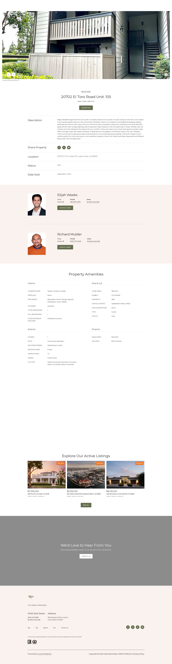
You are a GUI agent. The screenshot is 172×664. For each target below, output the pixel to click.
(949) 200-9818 (33, 617)
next (13, 74)
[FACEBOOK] (128, 627)
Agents (45, 628)
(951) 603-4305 (75, 202)
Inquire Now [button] (86, 108)
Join (54, 628)
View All (86, 505)
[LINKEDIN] (137, 627)
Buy (29, 628)
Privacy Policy (138, 654)
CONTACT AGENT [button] (65, 208)
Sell (37, 628)
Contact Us (64, 628)
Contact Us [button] (86, 556)
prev (9, 74)
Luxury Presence (44, 654)
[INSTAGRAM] (133, 627)
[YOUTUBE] (142, 627)
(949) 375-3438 (75, 241)
